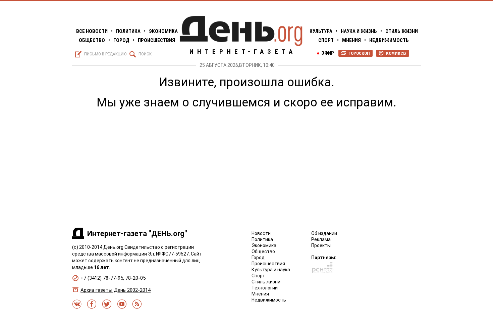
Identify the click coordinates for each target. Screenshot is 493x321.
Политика (128, 31)
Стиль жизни (401, 31)
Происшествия (156, 40)
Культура (321, 31)
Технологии (265, 287)
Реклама (321, 239)
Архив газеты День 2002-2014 (115, 290)
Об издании (324, 233)
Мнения (351, 40)
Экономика (163, 31)
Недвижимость (389, 40)
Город (121, 40)
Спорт (326, 40)
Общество (92, 40)
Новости (261, 233)
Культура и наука (271, 269)
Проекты (321, 245)
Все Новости (92, 31)
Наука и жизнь (359, 31)
